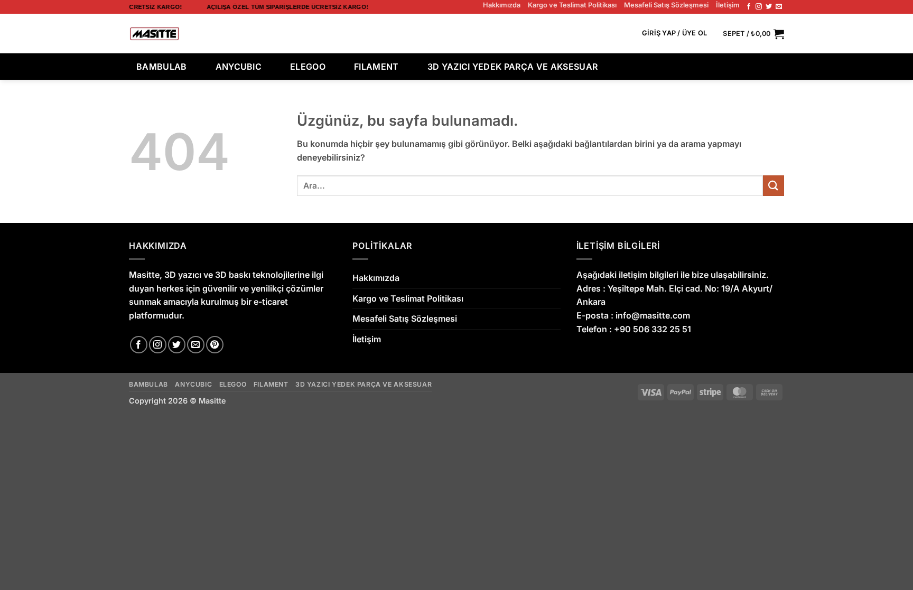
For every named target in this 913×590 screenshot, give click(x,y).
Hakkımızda (501, 5)
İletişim (728, 5)
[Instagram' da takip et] (759, 7)
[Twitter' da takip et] (769, 7)
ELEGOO (307, 66)
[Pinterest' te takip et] (214, 344)
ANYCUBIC (239, 66)
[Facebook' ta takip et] (749, 7)
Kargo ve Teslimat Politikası (572, 5)
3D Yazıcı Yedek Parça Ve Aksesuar (512, 66)
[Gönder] (613, 34)
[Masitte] (154, 33)
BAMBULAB (161, 66)
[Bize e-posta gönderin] (779, 7)
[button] (674, 33)
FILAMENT (376, 66)
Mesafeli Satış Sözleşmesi (666, 5)
